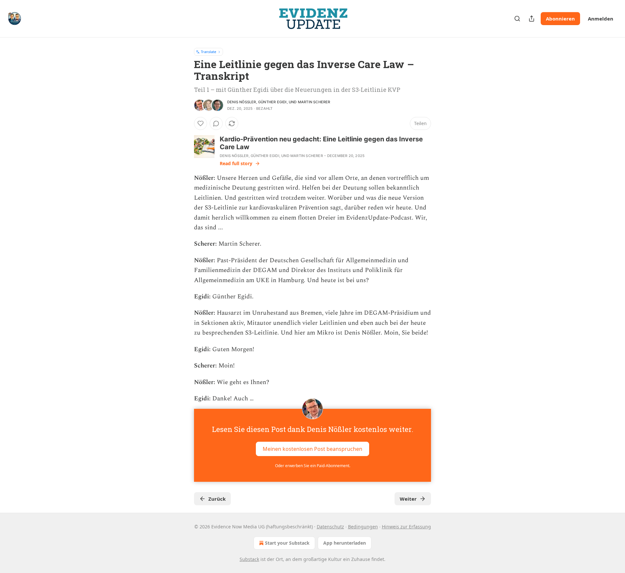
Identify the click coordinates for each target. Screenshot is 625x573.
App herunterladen (344, 543)
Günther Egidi (272, 102)
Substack (249, 559)
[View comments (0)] (216, 123)
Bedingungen (363, 526)
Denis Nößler (241, 102)
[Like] (200, 123)
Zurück (217, 498)
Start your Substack (287, 543)
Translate (208, 51)
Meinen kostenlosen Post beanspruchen (312, 448)
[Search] (517, 18)
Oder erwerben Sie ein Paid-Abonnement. (312, 465)
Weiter (408, 498)
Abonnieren (560, 18)
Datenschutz (330, 526)
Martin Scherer (314, 102)
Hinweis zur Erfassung (406, 526)
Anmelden (600, 18)
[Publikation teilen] (531, 18)
